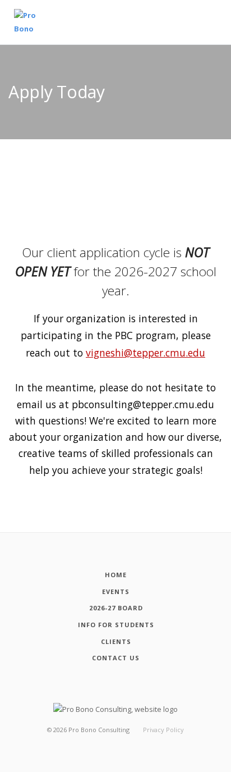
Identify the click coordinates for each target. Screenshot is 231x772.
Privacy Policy (163, 729)
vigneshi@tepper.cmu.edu (145, 352)
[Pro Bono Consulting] (28, 22)
